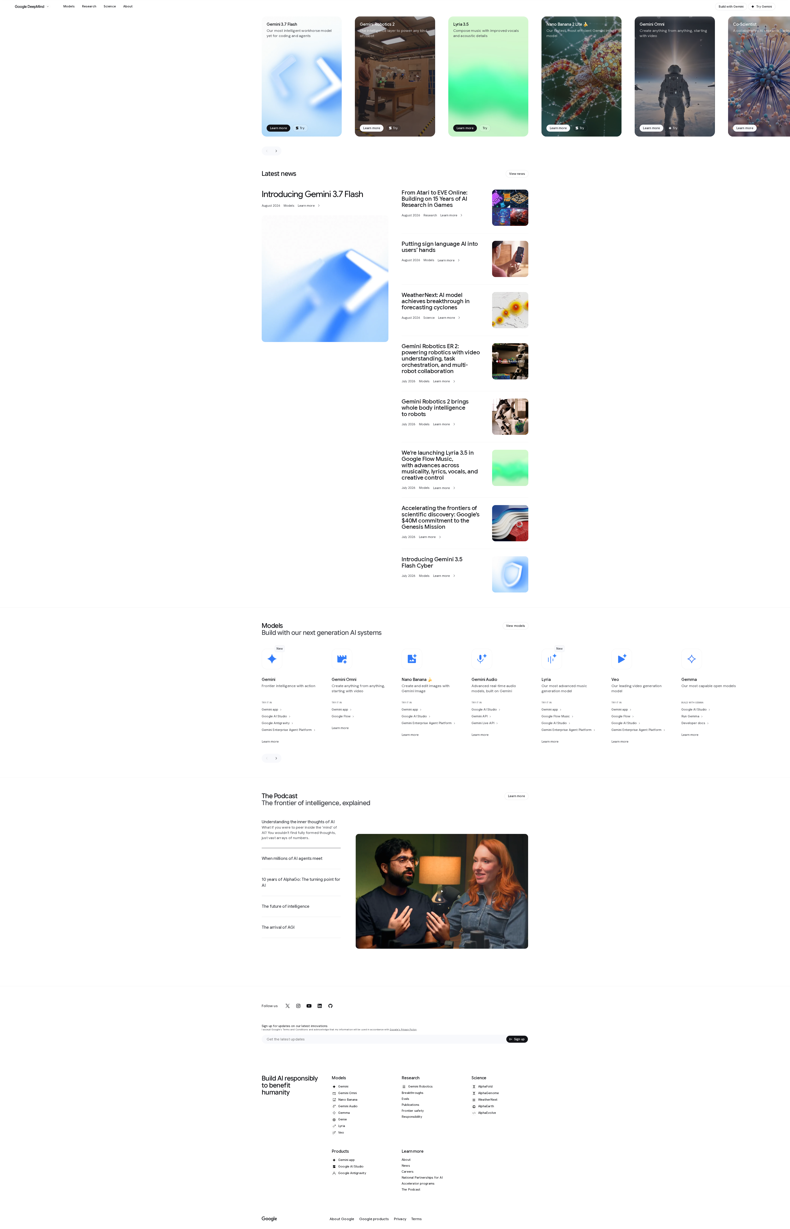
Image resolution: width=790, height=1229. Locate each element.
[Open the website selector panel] (47, 6)
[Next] (276, 151)
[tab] (301, 833)
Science (110, 6)
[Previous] (267, 151)
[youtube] (309, 1006)
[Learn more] (325, 266)
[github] (330, 1006)
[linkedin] (320, 1006)
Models (69, 6)
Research (89, 6)
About (128, 6)
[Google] (269, 1219)
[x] (288, 1006)
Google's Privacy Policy (403, 1029)
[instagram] (298, 1006)
